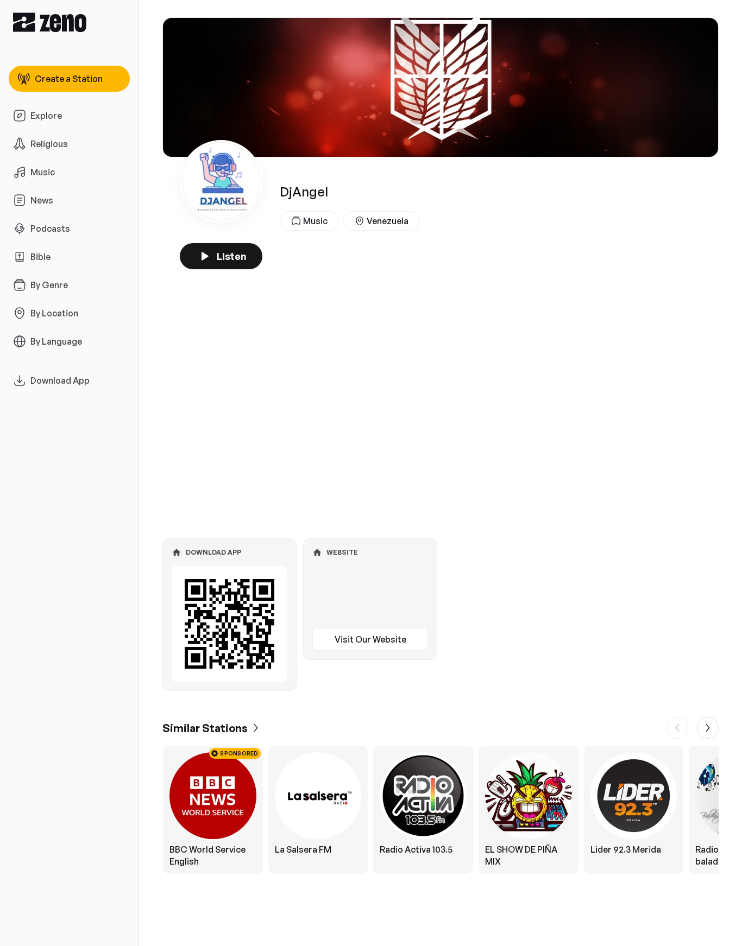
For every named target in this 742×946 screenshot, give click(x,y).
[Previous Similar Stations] (677, 728)
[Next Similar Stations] (708, 728)
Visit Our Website (370, 639)
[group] (440, 809)
